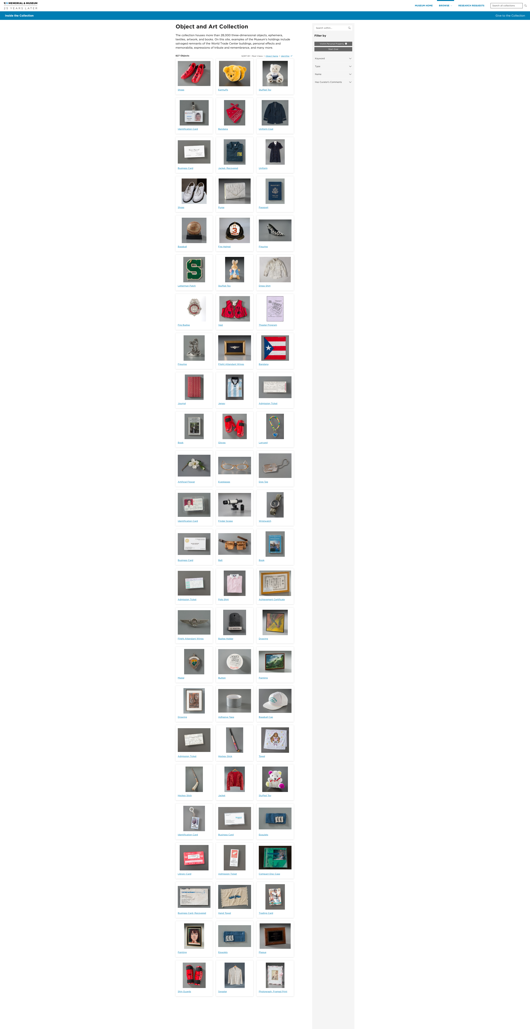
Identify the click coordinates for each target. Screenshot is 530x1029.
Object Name (272, 56)
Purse (221, 207)
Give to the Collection (510, 15)
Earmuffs (223, 89)
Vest (220, 325)
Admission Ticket (268, 403)
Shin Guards (184, 991)
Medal (181, 678)
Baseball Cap (266, 717)
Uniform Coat (266, 129)
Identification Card (188, 129)
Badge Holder (225, 638)
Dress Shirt (265, 286)
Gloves (222, 442)
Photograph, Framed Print (273, 991)
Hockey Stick (225, 756)
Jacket (221, 795)
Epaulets (263, 834)
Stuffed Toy (265, 89)
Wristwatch (265, 521)
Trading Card (266, 913)
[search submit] (349, 28)
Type (317, 66)
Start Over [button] (333, 49)
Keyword (320, 58)
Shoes (181, 89)
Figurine (263, 246)
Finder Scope (225, 521)
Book (180, 442)
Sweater (222, 991)
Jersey (221, 403)
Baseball (182, 246)
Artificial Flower (186, 482)
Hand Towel (224, 913)
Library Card (184, 874)
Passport (263, 207)
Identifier (285, 56)
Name (318, 74)
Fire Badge (184, 325)
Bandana (223, 129)
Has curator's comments (328, 82)
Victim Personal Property (332, 44)
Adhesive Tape (226, 717)
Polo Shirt (223, 599)
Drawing (263, 638)
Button (222, 678)
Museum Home (424, 5)
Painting (263, 678)
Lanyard (263, 442)
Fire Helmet (224, 246)
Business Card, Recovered (192, 913)
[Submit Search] (525, 5)
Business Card (185, 168)
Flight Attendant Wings (231, 364)
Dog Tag (263, 482)
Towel (262, 756)
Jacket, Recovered (228, 168)
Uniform (263, 168)
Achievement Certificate (272, 599)
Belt (220, 560)
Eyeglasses (224, 482)
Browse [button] (444, 5)
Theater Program (268, 325)
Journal (182, 403)
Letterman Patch (187, 286)
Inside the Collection (19, 15)
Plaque (262, 952)
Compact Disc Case (269, 874)
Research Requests (471, 5)
